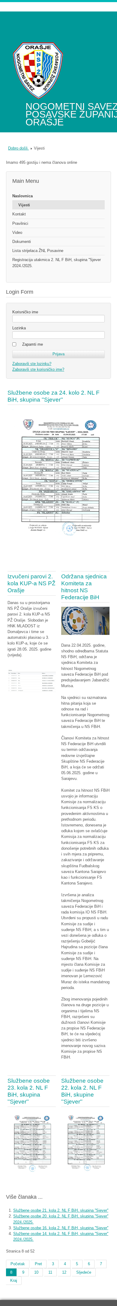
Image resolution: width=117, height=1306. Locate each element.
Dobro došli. (18, 148)
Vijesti (24, 205)
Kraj (13, 1280)
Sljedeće (83, 1272)
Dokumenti (21, 241)
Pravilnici (20, 223)
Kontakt (19, 214)
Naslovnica (22, 196)
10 (36, 1272)
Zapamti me (32, 344)
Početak (17, 1264)
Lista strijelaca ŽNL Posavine (37, 250)
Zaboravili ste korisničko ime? (38, 369)
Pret (38, 1264)
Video (17, 232)
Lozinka (19, 328)
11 (50, 1272)
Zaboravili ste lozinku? (31, 363)
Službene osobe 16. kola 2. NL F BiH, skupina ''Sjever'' (60, 1228)
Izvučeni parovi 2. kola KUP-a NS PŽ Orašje (32, 583)
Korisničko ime (25, 312)
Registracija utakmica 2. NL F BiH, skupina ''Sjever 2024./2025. (56, 262)
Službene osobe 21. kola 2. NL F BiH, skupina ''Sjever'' (60, 1210)
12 (64, 1272)
